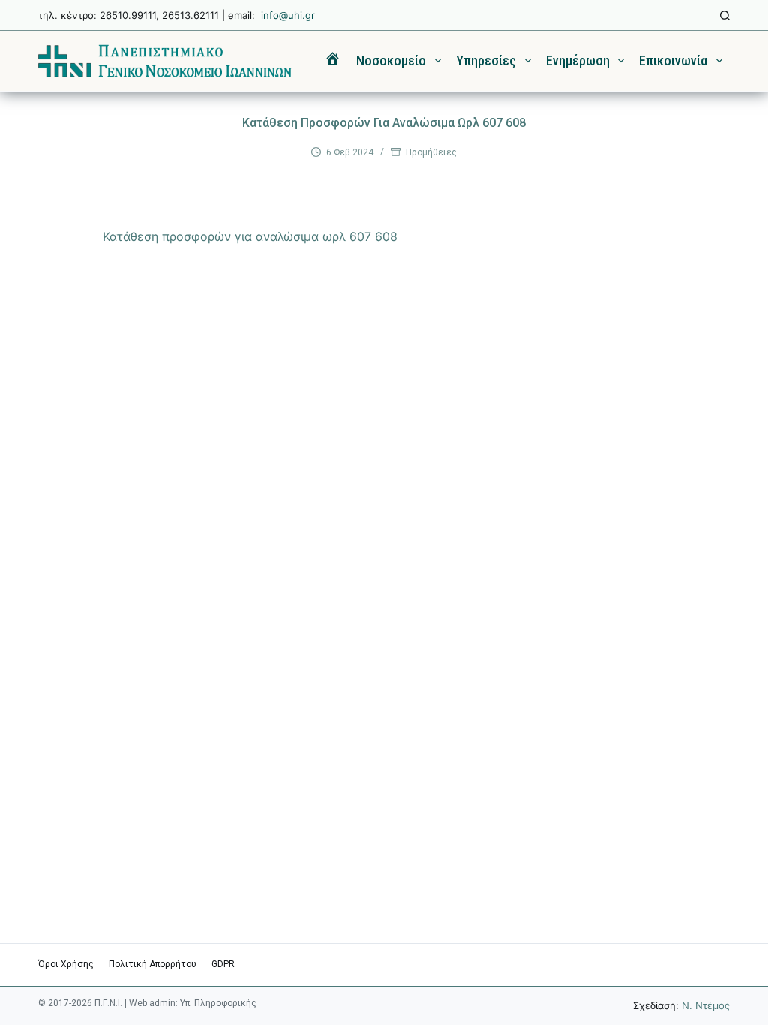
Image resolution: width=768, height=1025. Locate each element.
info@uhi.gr (288, 15)
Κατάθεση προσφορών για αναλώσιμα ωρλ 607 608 (250, 236)
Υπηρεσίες (486, 60)
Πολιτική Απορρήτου (152, 964)
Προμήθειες (431, 152)
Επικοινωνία (673, 60)
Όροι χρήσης (66, 964)
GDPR (223, 964)
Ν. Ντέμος (706, 1005)
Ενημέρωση (578, 60)
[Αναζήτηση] (725, 15)
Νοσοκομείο (391, 60)
